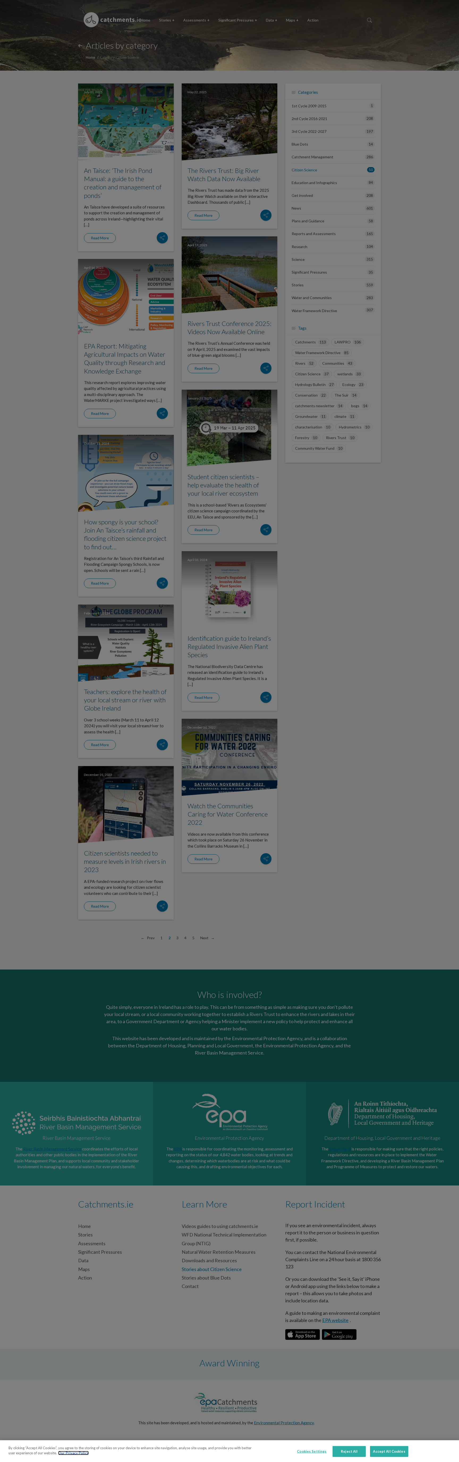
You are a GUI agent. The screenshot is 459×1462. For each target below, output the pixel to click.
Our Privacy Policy (73, 1453)
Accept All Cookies (389, 1451)
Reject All (349, 1451)
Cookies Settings (311, 1451)
